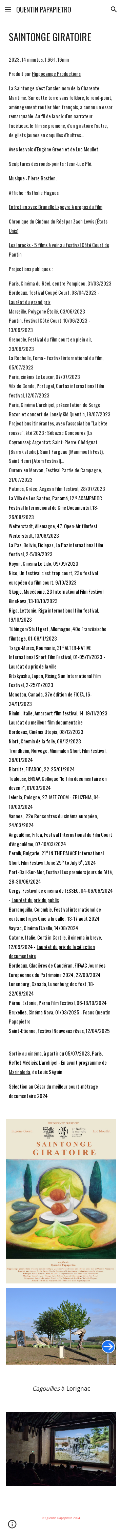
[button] (8, 9)
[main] (61, 565)
